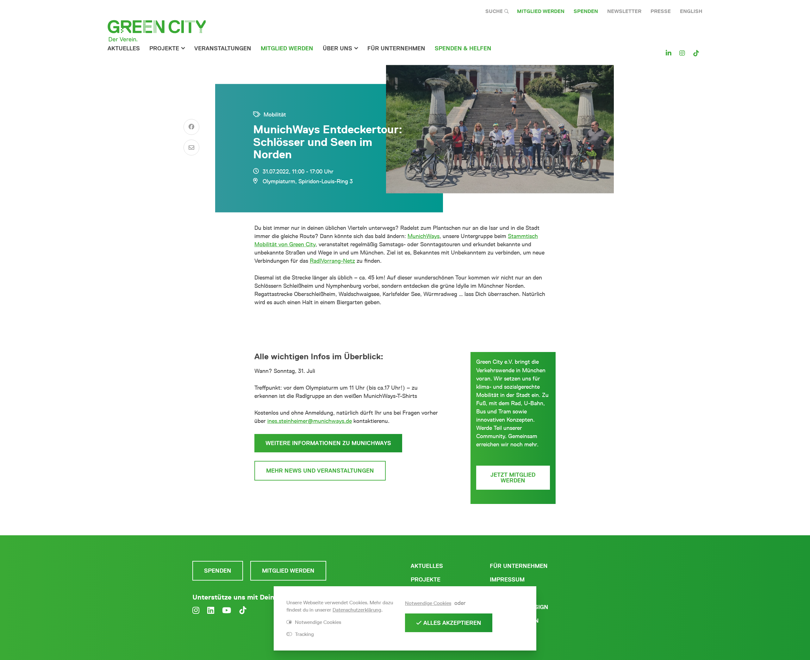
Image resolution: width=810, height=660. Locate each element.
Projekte (164, 48)
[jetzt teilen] (191, 127)
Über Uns (337, 48)
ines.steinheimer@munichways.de (309, 421)
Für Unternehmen (519, 566)
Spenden (586, 11)
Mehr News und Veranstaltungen (320, 470)
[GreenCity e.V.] (157, 30)
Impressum (507, 579)
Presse (661, 11)
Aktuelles (124, 48)
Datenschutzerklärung (357, 610)
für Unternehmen (396, 48)
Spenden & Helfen (463, 48)
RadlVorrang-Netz (332, 260)
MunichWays (423, 236)
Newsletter (624, 11)
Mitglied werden (540, 11)
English (691, 11)
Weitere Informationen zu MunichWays (328, 443)
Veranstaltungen (222, 48)
